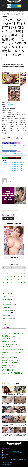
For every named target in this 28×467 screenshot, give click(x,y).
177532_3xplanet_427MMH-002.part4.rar (13, 168)
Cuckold (14, 344)
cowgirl (14, 341)
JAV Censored (5, 11)
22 (21, 279)
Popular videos (7, 310)
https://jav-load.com (7, 462)
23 (24, 279)
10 (3, 276)
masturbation (18, 352)
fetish (18, 64)
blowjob (12, 336)
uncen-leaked (7, 367)
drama (18, 347)
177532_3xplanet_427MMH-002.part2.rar (13, 164)
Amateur (8, 64)
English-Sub (6, 299)
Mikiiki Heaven (5, 66)
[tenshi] (4, 181)
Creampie (6, 344)
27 (14, 282)
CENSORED (13, 64)
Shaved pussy (18, 360)
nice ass (11, 66)
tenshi (10, 179)
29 (21, 282)
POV (9, 357)
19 (11, 279)
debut (14, 347)
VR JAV (5, 315)
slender (16, 66)
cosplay (9, 341)
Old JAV (5, 307)
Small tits (22, 66)
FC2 (12, 349)
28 (18, 282)
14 (18, 276)
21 (18, 279)
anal (15, 333)
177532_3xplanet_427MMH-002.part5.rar (13, 170)
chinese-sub (17, 339)
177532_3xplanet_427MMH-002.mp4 (12, 153)
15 (21, 276)
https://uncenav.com (7, 464)
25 (7, 282)
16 (24, 276)
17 (3, 279)
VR (8, 373)
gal (22, 64)
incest (12, 352)
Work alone (16, 373)
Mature (4, 355)
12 (11, 276)
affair (3, 333)
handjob (22, 349)
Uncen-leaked (6, 313)
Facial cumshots (6, 349)
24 (3, 282)
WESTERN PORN (7, 318)
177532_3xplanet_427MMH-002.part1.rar (13, 162)
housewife (6, 352)
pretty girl (16, 357)
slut (9, 362)
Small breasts (15, 362)
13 (14, 276)
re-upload (5, 360)
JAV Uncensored (7, 304)
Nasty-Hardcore (11, 355)
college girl (4, 341)
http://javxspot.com (12, 181)
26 (11, 282)
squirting (4, 365)
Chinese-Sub (6, 296)
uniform (18, 370)
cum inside (7, 346)
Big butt (23, 333)
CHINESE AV (6, 293)
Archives (4, 324)
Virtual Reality (4, 373)
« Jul (13, 288)
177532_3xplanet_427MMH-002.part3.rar (13, 166)
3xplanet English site (15, 451)
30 (24, 282)
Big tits (5, 336)
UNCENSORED (9, 370)
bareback (19, 333)
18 (7, 279)
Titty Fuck (11, 365)
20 (14, 279)
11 (7, 276)
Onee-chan (4, 357)
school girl (11, 360)
